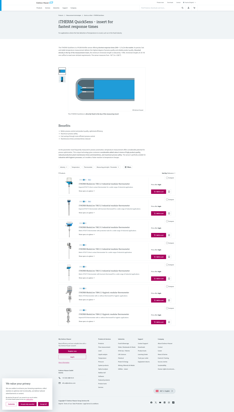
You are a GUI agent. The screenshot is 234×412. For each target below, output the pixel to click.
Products (60, 15)
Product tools (160, 2)
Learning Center (143, 354)
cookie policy (29, 399)
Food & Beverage (123, 343)
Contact (178, 2)
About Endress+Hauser (165, 343)
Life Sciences (122, 354)
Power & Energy (123, 362)
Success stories (162, 362)
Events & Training (163, 358)
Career (160, 351)
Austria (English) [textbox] (189, 2)
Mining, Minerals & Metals (126, 365)
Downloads (170, 2)
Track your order (143, 358)
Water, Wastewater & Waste (126, 347)
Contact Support (143, 343)
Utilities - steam (123, 369)
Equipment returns (144, 362)
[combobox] (190, 2)
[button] (87, 191)
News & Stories (162, 354)
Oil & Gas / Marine (124, 351)
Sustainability (162, 365)
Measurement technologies (73, 15)
